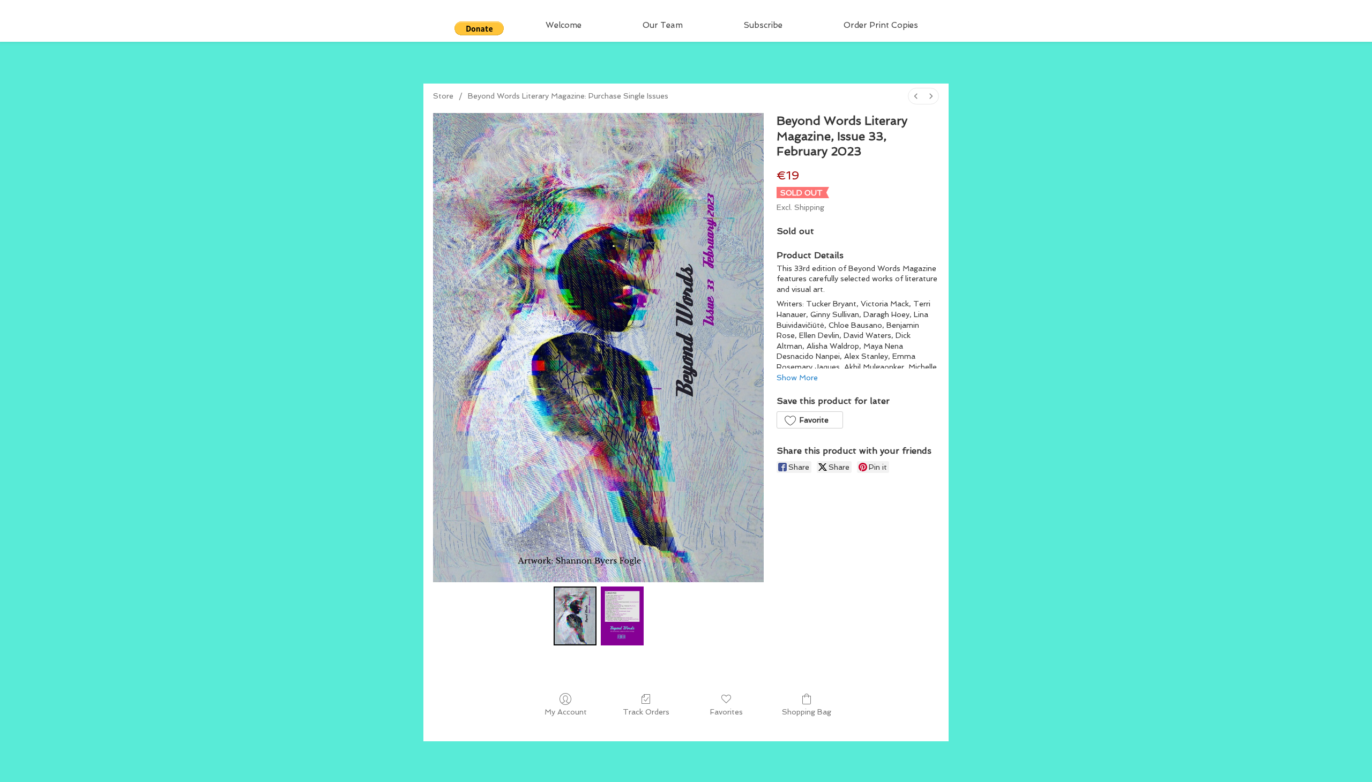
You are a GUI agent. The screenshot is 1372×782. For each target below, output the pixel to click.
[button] (479, 28)
